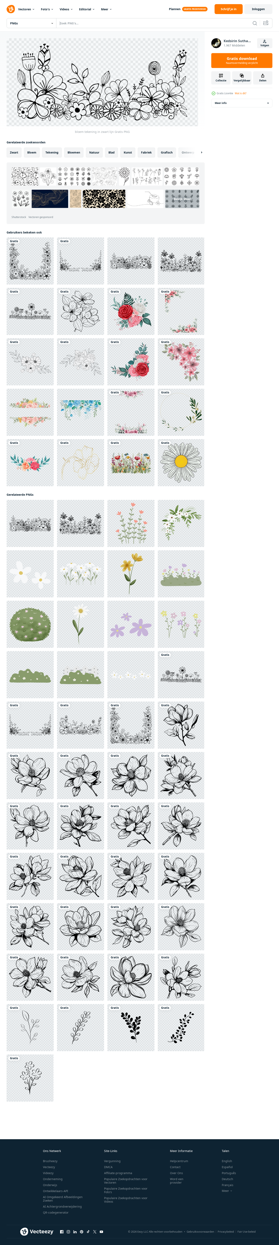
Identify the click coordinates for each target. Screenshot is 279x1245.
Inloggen (258, 9)
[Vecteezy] (11, 9)
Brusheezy (50, 1161)
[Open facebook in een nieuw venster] (61, 1231)
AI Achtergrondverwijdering (62, 1206)
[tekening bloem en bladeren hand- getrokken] (130, 523)
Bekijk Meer (182, 199)
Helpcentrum (179, 1161)
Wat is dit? (240, 93)
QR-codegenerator (56, 1212)
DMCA (108, 1167)
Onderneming (53, 1179)
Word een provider (176, 1180)
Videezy (48, 1173)
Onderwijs (50, 1185)
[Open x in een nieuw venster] (94, 1231)
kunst (128, 152)
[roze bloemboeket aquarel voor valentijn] (130, 311)
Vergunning (112, 1161)
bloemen (74, 152)
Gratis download (242, 60)
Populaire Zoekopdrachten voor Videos (125, 1199)
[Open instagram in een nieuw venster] (68, 1231)
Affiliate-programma (118, 1173)
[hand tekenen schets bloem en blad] (30, 361)
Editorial (85, 9)
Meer (104, 9)
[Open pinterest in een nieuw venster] (81, 1231)
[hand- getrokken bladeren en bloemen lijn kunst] (30, 1027)
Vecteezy (49, 1167)
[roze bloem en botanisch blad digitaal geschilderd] (30, 412)
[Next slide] (198, 152)
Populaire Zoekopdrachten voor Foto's (125, 1190)
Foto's (45, 9)
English (227, 1161)
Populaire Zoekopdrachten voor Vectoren (125, 1180)
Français (227, 1185)
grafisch (167, 152)
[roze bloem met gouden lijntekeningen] (80, 462)
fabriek (146, 152)
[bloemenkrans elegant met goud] (181, 412)
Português (229, 1173)
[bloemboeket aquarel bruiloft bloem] (30, 462)
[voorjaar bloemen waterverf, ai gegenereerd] (130, 462)
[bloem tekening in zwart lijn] (30, 261)
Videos (64, 9)
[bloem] (80, 311)
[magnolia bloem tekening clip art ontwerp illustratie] (181, 725)
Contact (175, 1167)
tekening (51, 152)
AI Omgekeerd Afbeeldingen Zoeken (63, 1198)
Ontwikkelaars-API (55, 1191)
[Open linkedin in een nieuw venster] (75, 1231)
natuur (94, 152)
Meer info (221, 103)
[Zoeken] (254, 23)
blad (111, 152)
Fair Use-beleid (246, 1231)
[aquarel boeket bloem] (181, 361)
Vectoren (24, 9)
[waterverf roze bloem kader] (181, 311)
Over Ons (176, 1173)
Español (227, 1167)
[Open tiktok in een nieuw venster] (88, 1231)
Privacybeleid (226, 1231)
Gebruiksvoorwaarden (200, 1231)
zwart (14, 152)
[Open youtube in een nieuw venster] (101, 1231)
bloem (31, 152)
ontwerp (188, 152)
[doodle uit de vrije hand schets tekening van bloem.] (181, 462)
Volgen (264, 45)
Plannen (174, 9)
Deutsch (227, 1179)
